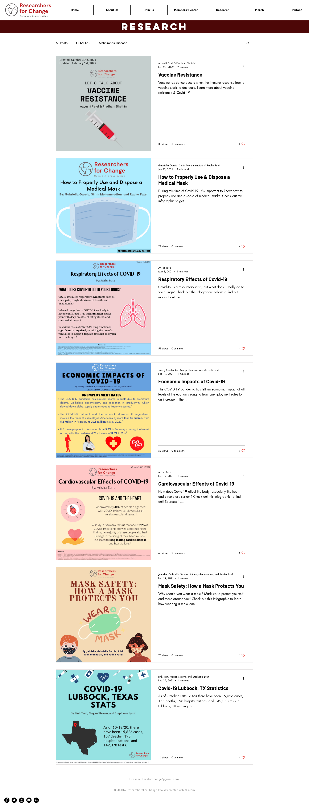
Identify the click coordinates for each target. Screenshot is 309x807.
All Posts (62, 43)
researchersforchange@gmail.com (155, 779)
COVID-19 (83, 43)
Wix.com (190, 790)
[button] (248, 43)
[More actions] (244, 65)
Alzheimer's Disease (113, 43)
